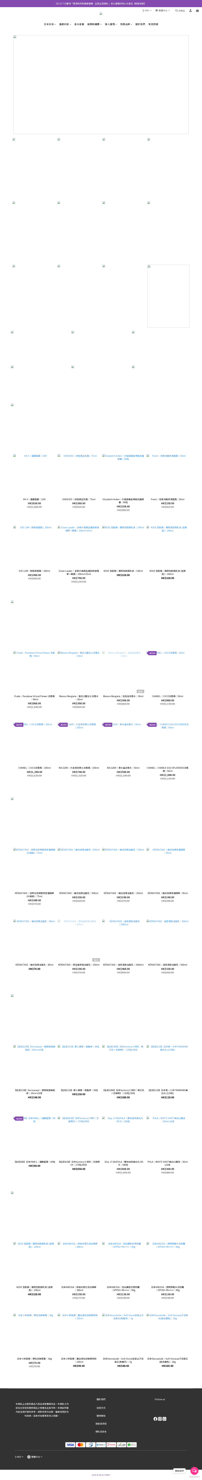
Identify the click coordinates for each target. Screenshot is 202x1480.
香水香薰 (79, 24)
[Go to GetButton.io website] (194, 1477)
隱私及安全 (101, 1431)
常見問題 (153, 24)
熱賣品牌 (125, 24)
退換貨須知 (101, 1423)
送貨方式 (101, 1407)
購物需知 (101, 1415)
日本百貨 (49, 24)
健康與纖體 (93, 24)
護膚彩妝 (64, 24)
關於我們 (140, 24)
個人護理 (110, 24)
